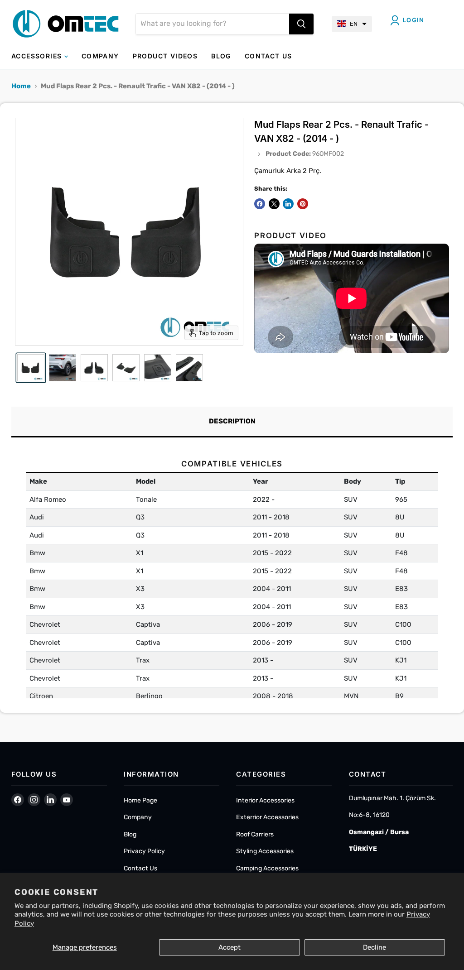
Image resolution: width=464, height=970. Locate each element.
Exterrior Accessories (267, 817)
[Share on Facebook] (259, 203)
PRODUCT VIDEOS (165, 56)
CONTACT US (268, 56)
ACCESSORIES (37, 56)
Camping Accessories (267, 868)
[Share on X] (274, 203)
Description (232, 421)
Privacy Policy (144, 851)
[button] (352, 24)
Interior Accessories (265, 800)
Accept (229, 947)
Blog (130, 834)
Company (138, 817)
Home (21, 86)
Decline (374, 947)
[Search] (301, 24)
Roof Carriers (255, 834)
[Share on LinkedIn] (288, 203)
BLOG (221, 56)
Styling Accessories (265, 851)
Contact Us (140, 868)
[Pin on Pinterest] (302, 203)
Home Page (140, 800)
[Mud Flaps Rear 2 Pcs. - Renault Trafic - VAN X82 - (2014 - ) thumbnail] (30, 367)
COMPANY (100, 56)
